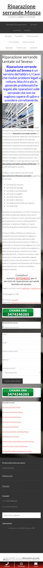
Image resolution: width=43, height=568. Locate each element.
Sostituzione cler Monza (10, 436)
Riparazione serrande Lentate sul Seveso (26, 302)
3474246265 (23, 278)
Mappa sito (7, 475)
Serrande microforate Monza (12, 412)
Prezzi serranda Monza (10, 427)
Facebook (25, 288)
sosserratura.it (8, 467)
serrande (14, 300)
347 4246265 (11, 501)
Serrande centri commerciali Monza (15, 446)
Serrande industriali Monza (11, 417)
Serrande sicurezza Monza (11, 422)
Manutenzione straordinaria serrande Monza (18, 441)
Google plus (36, 288)
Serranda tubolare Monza (11, 407)
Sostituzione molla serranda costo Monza (16, 451)
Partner (5, 486)
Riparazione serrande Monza (22, 9)
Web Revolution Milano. (25, 561)
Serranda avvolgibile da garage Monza (15, 432)
